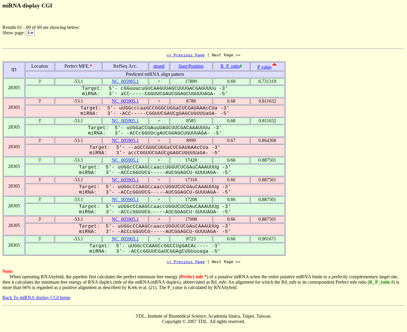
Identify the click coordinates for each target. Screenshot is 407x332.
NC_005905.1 (125, 81)
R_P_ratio (230, 66)
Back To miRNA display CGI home (36, 297)
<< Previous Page (186, 55)
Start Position (191, 66)
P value (264, 67)
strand (158, 66)
